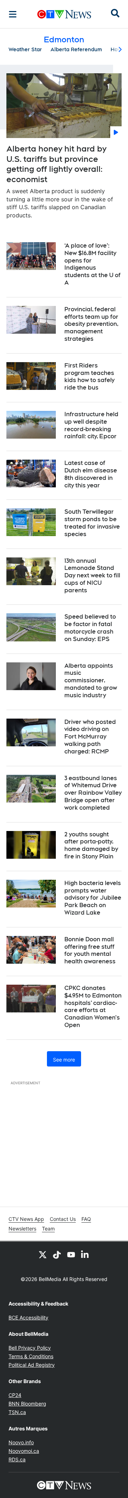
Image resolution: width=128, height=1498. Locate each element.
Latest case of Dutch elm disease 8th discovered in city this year (90, 474)
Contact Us (63, 1219)
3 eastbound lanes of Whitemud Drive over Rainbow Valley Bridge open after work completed (93, 793)
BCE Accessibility (28, 1317)
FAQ (86, 1219)
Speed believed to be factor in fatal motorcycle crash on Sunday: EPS (90, 627)
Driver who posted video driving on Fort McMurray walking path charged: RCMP (90, 737)
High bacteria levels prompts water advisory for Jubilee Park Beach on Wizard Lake (92, 898)
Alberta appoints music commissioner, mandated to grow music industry (90, 680)
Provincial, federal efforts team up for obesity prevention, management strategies (91, 324)
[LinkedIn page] (85, 1254)
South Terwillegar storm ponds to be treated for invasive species (92, 522)
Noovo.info (21, 1442)
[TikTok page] (57, 1254)
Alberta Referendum (76, 49)
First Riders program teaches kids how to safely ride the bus (89, 376)
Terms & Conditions (31, 1356)
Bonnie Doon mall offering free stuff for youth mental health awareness (90, 950)
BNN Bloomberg (27, 1404)
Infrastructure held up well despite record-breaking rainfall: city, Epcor (91, 425)
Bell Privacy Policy (30, 1348)
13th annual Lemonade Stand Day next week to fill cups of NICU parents (92, 575)
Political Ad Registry (32, 1365)
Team (48, 1229)
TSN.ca (17, 1412)
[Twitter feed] (42, 1254)
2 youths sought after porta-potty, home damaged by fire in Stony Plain (91, 845)
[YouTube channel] (71, 1254)
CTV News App (26, 1219)
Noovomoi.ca (24, 1451)
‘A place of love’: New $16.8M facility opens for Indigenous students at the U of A (92, 264)
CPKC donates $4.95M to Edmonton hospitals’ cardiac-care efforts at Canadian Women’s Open (93, 1006)
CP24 (15, 1395)
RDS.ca (17, 1459)
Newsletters (22, 1229)
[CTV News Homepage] (64, 14)
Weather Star (25, 49)
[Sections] (13, 14)
